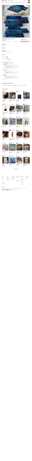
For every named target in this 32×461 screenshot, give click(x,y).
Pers (8, 188)
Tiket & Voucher (22, 184)
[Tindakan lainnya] (28, 6)
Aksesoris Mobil (27, 177)
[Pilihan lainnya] (2, 102)
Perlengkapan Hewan (23, 182)
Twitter (2, 177)
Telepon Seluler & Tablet (18, 177)
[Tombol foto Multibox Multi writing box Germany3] (16, 32)
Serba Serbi (3, 182)
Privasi (23, 188)
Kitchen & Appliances (13, 179)
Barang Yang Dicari (3, 183)
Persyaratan (21, 188)
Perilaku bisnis (25, 188)
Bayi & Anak (13, 177)
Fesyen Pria (8, 179)
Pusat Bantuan (3, 188)
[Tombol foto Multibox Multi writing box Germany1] (16, 10)
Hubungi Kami (6, 188)
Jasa (16, 181)
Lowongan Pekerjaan (14, 188)
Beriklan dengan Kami (18, 188)
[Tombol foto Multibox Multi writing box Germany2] (16, 21)
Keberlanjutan (10, 188)
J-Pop (21, 183)
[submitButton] (29, 2)
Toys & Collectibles (22, 181)
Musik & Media (22, 179)
